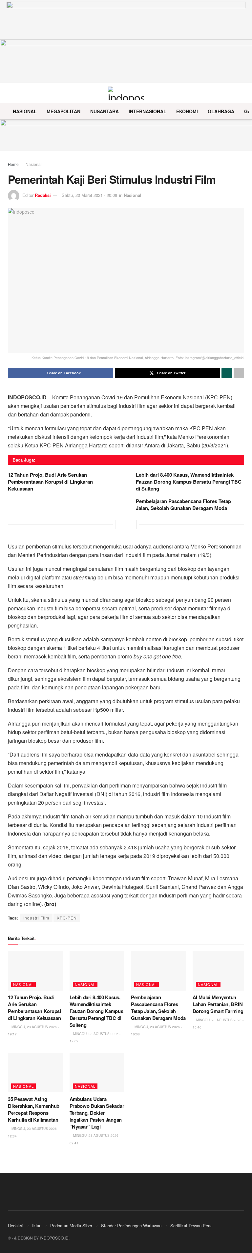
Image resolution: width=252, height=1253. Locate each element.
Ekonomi (187, 111)
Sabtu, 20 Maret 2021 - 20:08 (89, 195)
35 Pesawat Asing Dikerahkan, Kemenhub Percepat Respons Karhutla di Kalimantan (33, 1109)
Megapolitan (63, 111)
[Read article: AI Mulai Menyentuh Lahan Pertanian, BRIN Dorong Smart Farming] (220, 971)
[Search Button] (241, 93)
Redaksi (43, 195)
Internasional (147, 111)
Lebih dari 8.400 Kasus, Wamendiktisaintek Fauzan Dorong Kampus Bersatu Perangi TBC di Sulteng (189, 481)
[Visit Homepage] (126, 93)
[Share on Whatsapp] (226, 373)
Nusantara (104, 111)
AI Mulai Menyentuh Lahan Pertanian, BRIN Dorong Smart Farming (218, 1004)
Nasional (25, 111)
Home (13, 164)
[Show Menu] (10, 93)
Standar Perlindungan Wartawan (131, 1225)
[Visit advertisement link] (126, 135)
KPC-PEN (67, 917)
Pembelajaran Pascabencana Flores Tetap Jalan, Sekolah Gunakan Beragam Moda (183, 504)
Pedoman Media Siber (71, 1225)
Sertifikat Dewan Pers (191, 1225)
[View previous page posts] (120, 524)
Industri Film (36, 917)
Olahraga (221, 111)
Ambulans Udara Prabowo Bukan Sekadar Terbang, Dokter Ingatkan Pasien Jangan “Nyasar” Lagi (97, 1112)
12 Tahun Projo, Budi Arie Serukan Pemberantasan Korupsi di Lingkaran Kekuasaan (50, 481)
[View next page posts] (132, 524)
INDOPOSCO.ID (54, 1237)
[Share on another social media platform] (239, 373)
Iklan (36, 1225)
